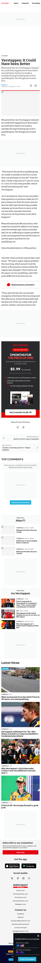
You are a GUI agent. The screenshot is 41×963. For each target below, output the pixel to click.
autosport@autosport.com (20, 921)
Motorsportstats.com (20, 901)
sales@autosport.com (20, 931)
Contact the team (20, 927)
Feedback (20, 914)
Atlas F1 (4, 84)
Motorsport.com (20, 897)
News (16, 3)
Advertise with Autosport (20, 924)
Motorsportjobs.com (20, 894)
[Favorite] (31, 85)
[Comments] (36, 85)
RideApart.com (20, 904)
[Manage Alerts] (23, 427)
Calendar (25, 3)
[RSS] (29, 878)
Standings (36, 3)
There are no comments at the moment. (20, 466)
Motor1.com (20, 890)
